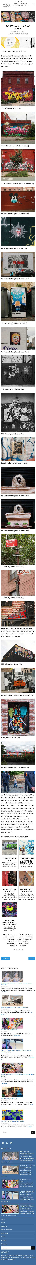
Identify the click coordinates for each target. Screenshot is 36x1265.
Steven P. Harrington (12, 943)
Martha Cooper (29, 939)
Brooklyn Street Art (12, 934)
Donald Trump (29, 937)
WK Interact (23, 945)
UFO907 (27, 943)
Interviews (4, 1226)
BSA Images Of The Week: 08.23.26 (9, 1029)
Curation (3, 1236)
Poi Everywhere (11, 941)
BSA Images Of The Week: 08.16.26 (9, 1098)
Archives (3, 1240)
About (3, 1222)
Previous (6, 958)
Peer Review (4, 1233)
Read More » (5, 992)
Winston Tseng (13, 945)
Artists (11, 33)
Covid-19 (10, 937)
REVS (19, 941)
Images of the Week (6, 1229)
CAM (4, 937)
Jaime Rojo (11, 939)
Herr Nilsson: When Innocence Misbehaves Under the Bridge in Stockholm (27, 1153)
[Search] (33, 1132)
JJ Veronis (19, 939)
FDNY (4, 939)
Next (31, 958)
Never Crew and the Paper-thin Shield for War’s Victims (14, 1007)
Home (3, 1219)
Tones (20, 943)
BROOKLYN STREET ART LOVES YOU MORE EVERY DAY (21, 5)
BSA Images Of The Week (21, 33)
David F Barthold (19, 937)
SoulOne (26, 941)
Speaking (3, 1244)
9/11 (4, 934)
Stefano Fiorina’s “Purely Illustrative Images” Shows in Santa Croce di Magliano (27, 1207)
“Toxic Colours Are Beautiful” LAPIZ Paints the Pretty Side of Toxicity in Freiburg (27, 1193)
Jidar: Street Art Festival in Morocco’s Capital (12, 1121)
